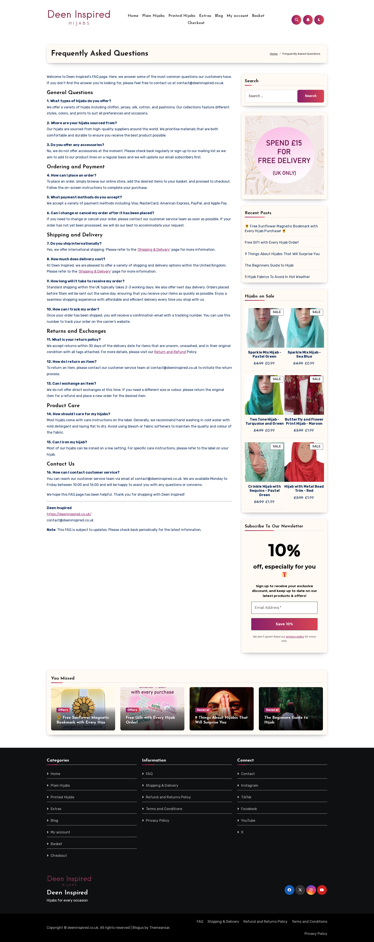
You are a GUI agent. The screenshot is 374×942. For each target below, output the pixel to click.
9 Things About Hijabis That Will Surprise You (282, 254)
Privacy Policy (157, 820)
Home (133, 16)
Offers (63, 710)
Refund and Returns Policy (168, 797)
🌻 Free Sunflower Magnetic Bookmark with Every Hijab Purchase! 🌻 (281, 228)
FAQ (149, 774)
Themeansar (159, 928)
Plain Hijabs (153, 16)
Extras (205, 16)
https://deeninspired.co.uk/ (69, 514)
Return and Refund (170, 352)
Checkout (196, 23)
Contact (248, 774)
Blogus (138, 928)
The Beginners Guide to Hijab (269, 265)
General (203, 710)
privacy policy (295, 636)
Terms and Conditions (164, 809)
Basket (258, 16)
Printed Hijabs (182, 16)
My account (237, 16)
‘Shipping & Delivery (153, 250)
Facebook (249, 809)
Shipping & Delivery (162, 785)
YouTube (248, 820)
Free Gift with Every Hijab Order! (272, 242)
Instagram (249, 785)
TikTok (246, 797)
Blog (219, 16)
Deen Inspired (67, 892)
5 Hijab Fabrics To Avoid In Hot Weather (277, 277)
